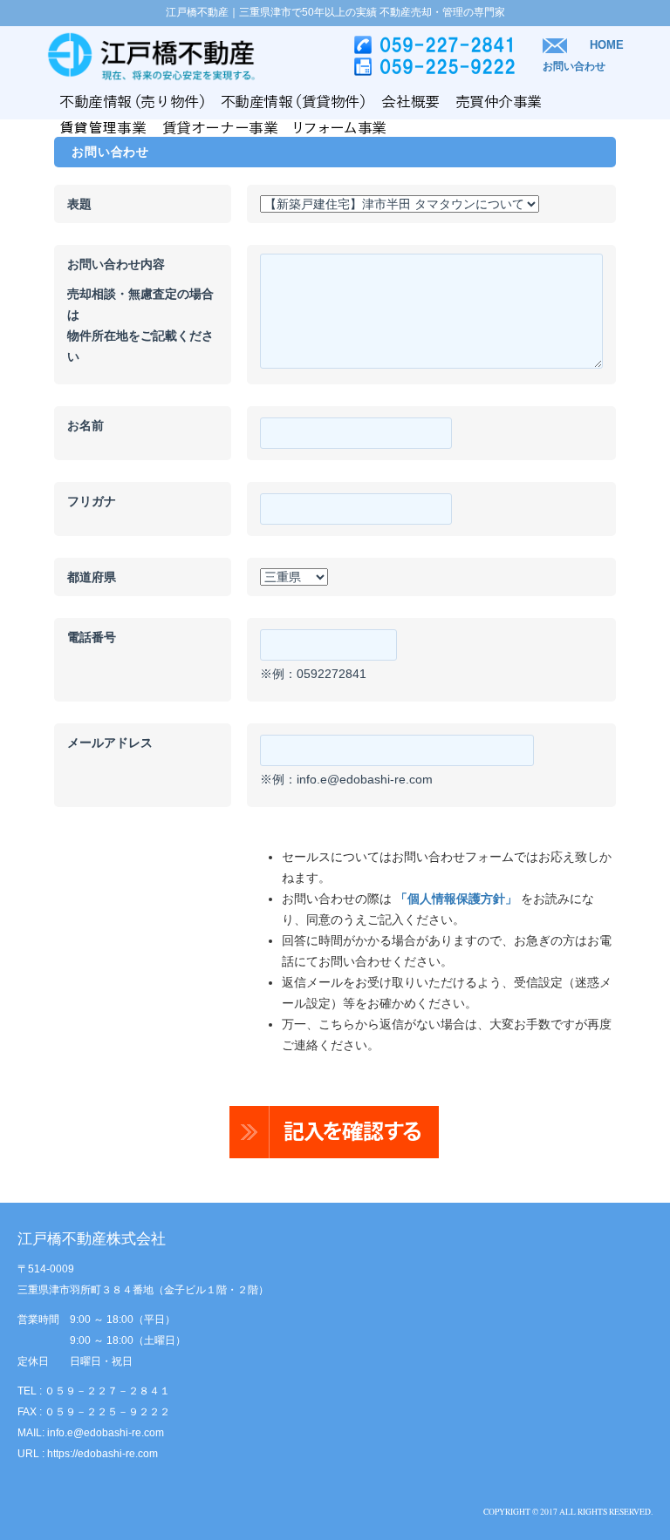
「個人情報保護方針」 (456, 899)
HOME (607, 44)
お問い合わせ (574, 66)
